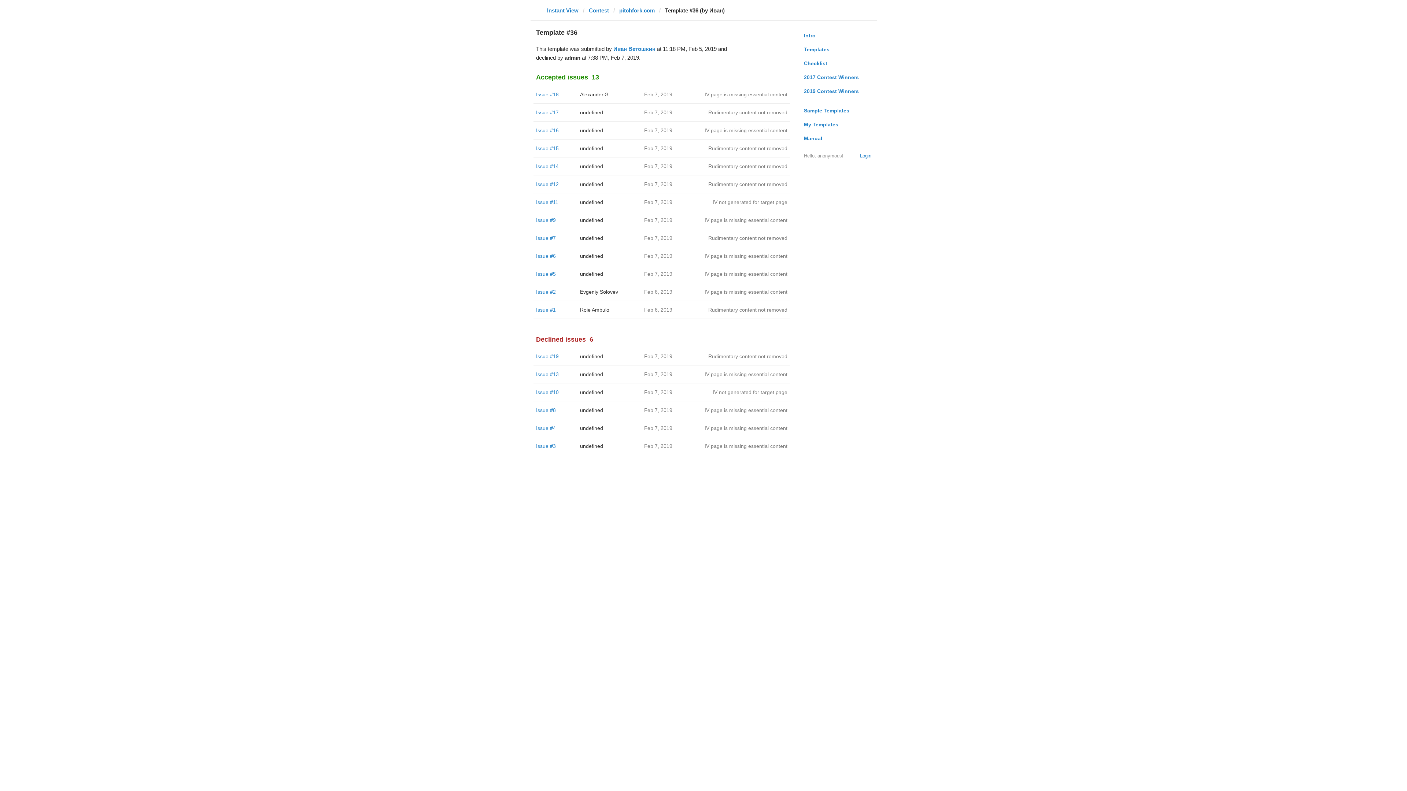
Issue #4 (546, 428)
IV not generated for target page (750, 202)
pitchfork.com (637, 10)
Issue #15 (547, 148)
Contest (599, 10)
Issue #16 (547, 130)
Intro (810, 35)
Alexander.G (594, 94)
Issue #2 (546, 292)
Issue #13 (547, 374)
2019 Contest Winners (831, 91)
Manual (813, 138)
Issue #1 (546, 310)
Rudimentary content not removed (747, 112)
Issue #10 (547, 392)
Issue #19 (547, 356)
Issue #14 (547, 166)
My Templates (821, 124)
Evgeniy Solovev (599, 292)
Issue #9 (546, 220)
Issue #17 (547, 112)
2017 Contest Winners (831, 77)
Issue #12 (547, 184)
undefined (591, 112)
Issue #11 (547, 202)
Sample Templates (826, 111)
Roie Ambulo (594, 310)
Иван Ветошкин (634, 49)
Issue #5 (546, 274)
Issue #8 (546, 410)
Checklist (815, 63)
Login (865, 156)
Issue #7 (546, 238)
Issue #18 (547, 94)
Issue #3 (546, 446)
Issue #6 (546, 256)
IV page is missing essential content (746, 94)
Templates (817, 49)
